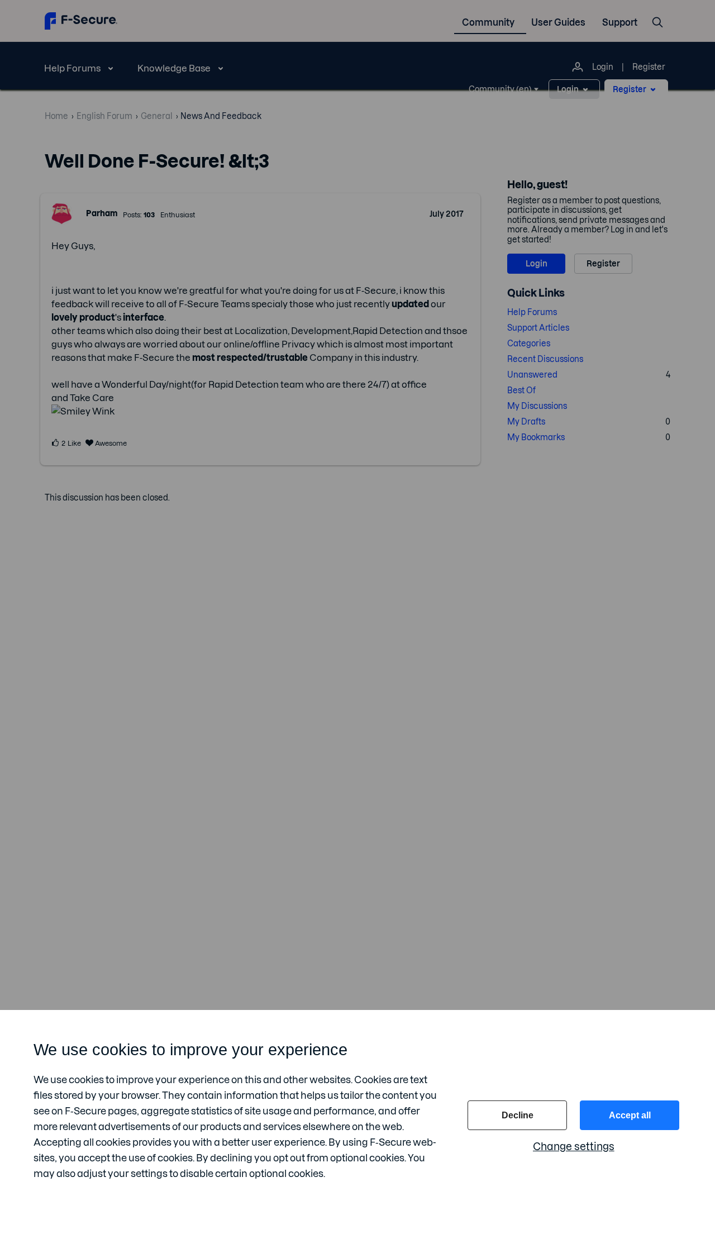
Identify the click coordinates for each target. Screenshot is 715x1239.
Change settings (573, 1146)
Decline (517, 1115)
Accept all (630, 1115)
